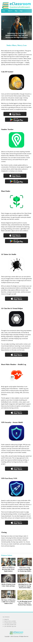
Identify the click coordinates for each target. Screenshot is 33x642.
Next (30, 29)
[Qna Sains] (16, 5)
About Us (10, 10)
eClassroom (15, 636)
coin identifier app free (10, 626)
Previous (2, 29)
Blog (16, 10)
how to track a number (10, 621)
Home (3, 10)
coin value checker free (10, 624)
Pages (21, 10)
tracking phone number (10, 623)
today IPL (6, 619)
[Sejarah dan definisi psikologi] (8, 562)
